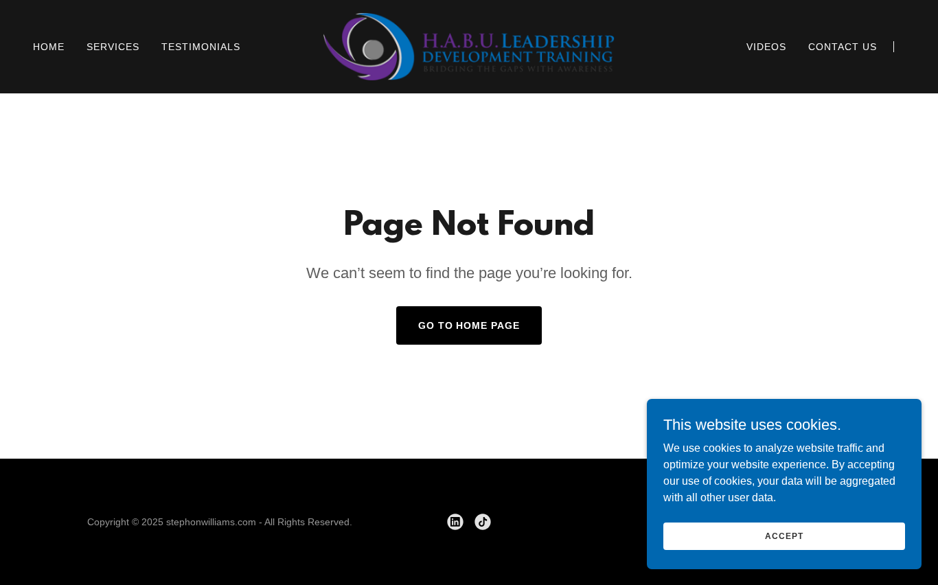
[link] (468, 45)
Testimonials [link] (200, 46)
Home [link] (49, 46)
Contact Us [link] (842, 46)
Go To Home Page (469, 325)
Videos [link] (766, 46)
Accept (784, 535)
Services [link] (113, 46)
